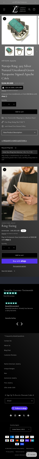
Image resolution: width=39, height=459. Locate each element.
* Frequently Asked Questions (14, 336)
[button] (4, 9)
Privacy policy (10, 451)
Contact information (20, 455)
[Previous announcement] (4, 2)
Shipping (4, 90)
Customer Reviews (10, 355)
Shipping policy (30, 451)
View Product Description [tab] (12, 132)
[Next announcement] (35, 2)
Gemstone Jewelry (10, 378)
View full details (7, 271)
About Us (7, 345)
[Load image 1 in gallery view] (9, 51)
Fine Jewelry (8, 383)
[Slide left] (2, 51)
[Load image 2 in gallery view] (19, 51)
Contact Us (8, 341)
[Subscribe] (31, 400)
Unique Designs (9, 369)
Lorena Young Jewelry (18, 448)
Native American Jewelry (12, 364)
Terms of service (20, 451)
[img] (20, 293)
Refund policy (30, 448)
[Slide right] (36, 51)
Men (5, 373)
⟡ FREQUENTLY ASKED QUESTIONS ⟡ (14, 141)
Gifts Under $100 (9, 387)
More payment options (19, 266)
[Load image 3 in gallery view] (29, 51)
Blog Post (7, 350)
